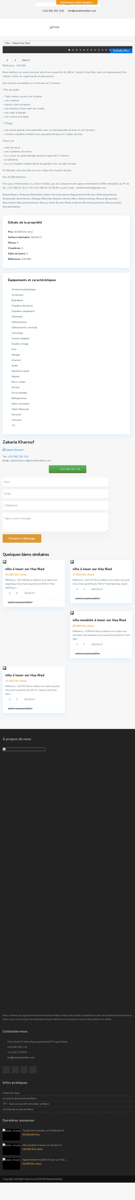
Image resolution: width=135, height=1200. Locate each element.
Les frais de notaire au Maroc (18, 1109)
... (18, 587)
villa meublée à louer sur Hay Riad (99, 620)
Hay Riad (25, 43)
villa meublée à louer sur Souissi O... (42, 1145)
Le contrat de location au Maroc (20, 1098)
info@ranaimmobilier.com (82, 10)
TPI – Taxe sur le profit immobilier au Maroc (26, 1104)
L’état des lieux (11, 1093)
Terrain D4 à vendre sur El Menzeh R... (43, 1130)
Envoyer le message (22, 538)
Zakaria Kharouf (18, 442)
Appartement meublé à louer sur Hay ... (44, 1159)
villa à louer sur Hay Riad (24, 569)
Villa (7, 43)
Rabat (16, 43)
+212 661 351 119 (52, 10)
